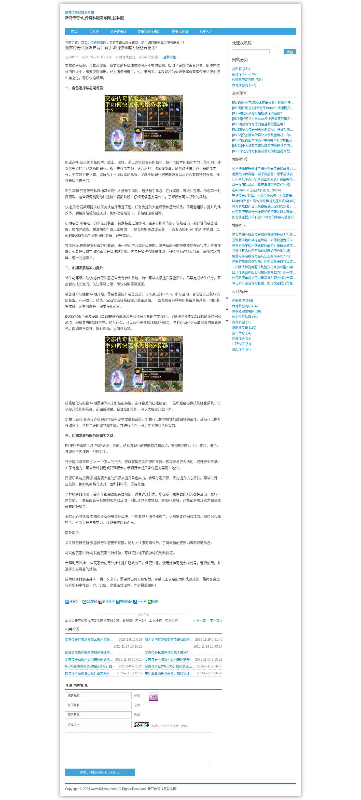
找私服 (94, 31)
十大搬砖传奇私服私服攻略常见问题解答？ (267, 146)
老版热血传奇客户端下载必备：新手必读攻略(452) (267, 174)
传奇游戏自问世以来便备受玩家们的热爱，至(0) (266, 206)
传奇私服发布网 (149, 31)
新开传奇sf (118, 31)
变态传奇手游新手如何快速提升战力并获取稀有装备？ (183, 659)
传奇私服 (242, 300)
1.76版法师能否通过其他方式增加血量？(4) (262, 267)
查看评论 (169, 57)
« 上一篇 (200, 621)
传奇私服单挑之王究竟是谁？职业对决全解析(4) (266, 278)
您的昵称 (74, 695)
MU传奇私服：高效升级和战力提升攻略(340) (263, 201)
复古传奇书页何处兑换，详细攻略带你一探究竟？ (272, 129)
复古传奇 (241, 333)
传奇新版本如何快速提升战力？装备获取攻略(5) (266, 245)
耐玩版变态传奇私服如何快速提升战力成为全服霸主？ (103, 652)
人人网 (142, 601)
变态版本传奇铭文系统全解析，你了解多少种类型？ (273, 135)
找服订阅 (102, 38)
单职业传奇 (244, 327)
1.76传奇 (241, 344)
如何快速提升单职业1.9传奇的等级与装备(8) (263, 217)
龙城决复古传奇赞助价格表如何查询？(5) (261, 251)
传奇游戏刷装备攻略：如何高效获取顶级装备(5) (266, 261)
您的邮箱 (74, 705)
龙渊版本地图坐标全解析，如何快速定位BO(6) (265, 240)
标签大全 (206, 31)
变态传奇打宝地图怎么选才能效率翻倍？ (94, 639)
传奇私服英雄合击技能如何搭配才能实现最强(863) (267, 212)
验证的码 (74, 724)
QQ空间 (92, 601)
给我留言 (77, 38)
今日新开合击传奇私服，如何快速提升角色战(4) (266, 283)
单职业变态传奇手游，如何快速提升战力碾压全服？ (181, 673)
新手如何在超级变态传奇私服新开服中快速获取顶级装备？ (186, 639)
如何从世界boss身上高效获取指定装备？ (266, 119)
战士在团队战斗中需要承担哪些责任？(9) (261, 185)
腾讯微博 (126, 601)
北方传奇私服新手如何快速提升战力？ (264, 151)
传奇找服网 (180, 31)
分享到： (75, 601)
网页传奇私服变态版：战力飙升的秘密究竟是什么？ (102, 673)
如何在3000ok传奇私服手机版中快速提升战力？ (271, 102)
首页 (74, 31)
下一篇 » (216, 621)
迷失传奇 (241, 338)
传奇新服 (241, 322)
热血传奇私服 (245, 317)
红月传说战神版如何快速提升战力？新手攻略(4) (266, 272)
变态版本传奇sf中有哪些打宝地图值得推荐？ (268, 140)
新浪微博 (108, 601)
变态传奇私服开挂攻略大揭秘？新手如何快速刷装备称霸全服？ (189, 652)
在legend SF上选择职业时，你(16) (256, 190)
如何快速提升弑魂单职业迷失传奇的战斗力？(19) (266, 168)
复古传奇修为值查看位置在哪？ (259, 124)
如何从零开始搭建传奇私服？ (257, 113)
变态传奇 (171, 621)
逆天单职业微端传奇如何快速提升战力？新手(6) (266, 234)
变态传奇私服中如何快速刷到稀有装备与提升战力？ (102, 659)
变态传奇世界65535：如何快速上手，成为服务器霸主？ (184, 666)
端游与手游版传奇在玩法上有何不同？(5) (261, 256)
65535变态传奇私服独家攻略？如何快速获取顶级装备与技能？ (109, 666)
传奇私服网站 (245, 306)
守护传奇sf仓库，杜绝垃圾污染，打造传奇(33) (265, 195)
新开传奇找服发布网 (79, 12)
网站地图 (126, 38)
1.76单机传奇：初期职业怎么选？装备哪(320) (264, 179)
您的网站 (74, 715)
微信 (155, 601)
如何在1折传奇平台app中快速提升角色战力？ (269, 108)
